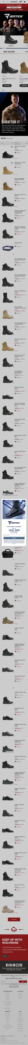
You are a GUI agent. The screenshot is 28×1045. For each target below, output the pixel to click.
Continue (14, 538)
